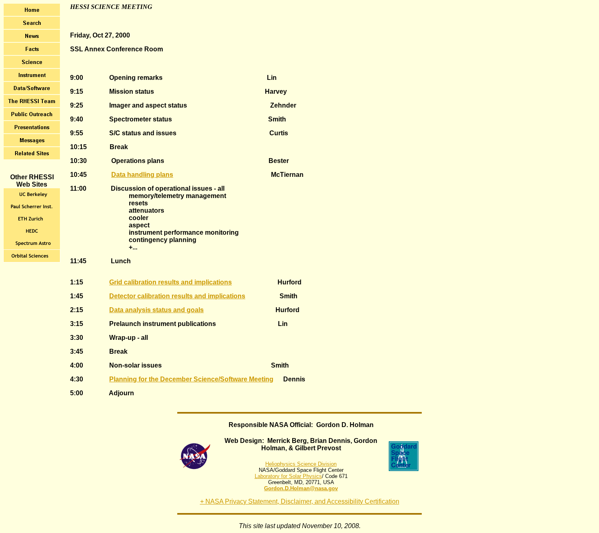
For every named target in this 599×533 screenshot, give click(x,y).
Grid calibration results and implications (170, 282)
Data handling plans (142, 174)
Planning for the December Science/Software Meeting (191, 379)
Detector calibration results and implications (177, 296)
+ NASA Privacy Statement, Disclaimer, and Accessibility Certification (299, 501)
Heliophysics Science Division (301, 464)
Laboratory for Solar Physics (288, 476)
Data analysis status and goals (156, 309)
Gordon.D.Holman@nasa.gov (301, 488)
